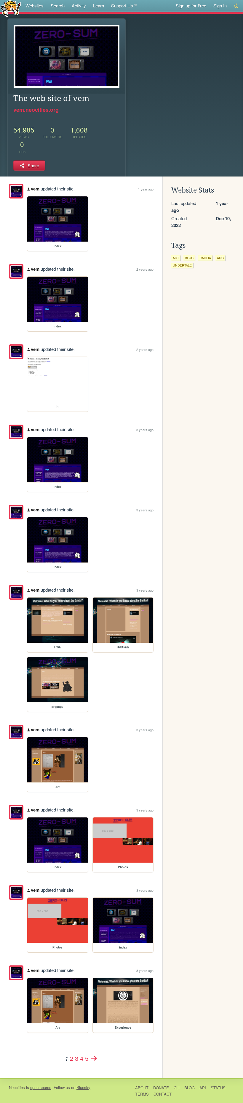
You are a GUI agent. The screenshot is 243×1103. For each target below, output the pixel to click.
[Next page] (94, 1058)
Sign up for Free (191, 5)
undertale (182, 265)
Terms (142, 1094)
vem (35, 188)
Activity (79, 5)
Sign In (220, 5)
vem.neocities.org (36, 110)
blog (189, 258)
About (141, 1088)
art (176, 258)
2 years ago (145, 269)
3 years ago (145, 429)
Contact (163, 1094)
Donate (161, 1088)
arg (220, 258)
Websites (34, 5)
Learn (98, 5)
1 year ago (146, 189)
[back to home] (11, 8)
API (202, 1088)
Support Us (122, 5)
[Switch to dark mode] (236, 6)
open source (40, 1087)
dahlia (205, 258)
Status (218, 1088)
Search (58, 5)
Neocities (17, 1087)
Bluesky (83, 1087)
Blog (189, 1088)
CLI (177, 1088)
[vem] (16, 191)
